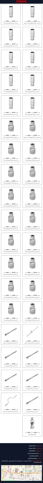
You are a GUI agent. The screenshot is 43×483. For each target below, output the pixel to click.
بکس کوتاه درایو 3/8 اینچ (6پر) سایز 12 (10, 160)
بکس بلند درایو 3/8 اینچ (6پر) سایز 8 (11, 114)
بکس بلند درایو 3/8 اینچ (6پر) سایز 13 (32, 69)
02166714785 (32, 448)
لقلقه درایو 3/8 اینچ (32, 434)
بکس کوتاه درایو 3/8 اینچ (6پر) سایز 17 (32, 229)
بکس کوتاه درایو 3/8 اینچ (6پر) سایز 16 (10, 206)
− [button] (2, 468)
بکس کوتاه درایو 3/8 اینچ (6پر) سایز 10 (10, 137)
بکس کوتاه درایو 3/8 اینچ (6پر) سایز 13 (32, 183)
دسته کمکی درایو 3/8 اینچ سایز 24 (10, 389)
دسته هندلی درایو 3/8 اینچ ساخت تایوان (10, 411)
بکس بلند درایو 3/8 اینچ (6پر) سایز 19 (32, 114)
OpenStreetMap (39, 480)
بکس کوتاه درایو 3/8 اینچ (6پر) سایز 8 (32, 320)
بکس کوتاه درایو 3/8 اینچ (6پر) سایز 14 (10, 183)
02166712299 (32, 446)
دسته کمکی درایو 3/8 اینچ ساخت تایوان (10, 343)
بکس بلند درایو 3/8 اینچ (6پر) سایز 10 (11, 23)
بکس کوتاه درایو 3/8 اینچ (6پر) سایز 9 (11, 320)
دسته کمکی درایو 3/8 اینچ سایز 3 (32, 411)
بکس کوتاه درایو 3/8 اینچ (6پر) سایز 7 (11, 297)
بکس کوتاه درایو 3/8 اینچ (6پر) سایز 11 (32, 160)
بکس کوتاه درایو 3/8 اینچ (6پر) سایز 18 (10, 229)
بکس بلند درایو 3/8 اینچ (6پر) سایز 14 (11, 69)
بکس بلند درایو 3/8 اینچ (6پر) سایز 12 (11, 46)
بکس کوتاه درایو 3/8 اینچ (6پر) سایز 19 (32, 251)
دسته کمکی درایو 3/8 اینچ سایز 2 (32, 389)
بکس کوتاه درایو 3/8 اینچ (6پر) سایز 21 (10, 251)
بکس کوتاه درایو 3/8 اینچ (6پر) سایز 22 (32, 274)
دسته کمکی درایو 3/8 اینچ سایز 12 (10, 366)
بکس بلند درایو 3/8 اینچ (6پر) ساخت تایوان (32, 23)
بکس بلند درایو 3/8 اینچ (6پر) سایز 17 (11, 91)
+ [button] (2, 466)
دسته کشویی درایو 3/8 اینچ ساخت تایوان (32, 343)
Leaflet (35, 480)
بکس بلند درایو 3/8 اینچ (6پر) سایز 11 (32, 46)
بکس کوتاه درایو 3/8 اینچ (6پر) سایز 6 (32, 297)
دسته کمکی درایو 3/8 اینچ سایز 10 (32, 366)
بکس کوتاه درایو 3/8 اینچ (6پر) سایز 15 (32, 206)
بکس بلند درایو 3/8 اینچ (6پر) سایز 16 (32, 91)
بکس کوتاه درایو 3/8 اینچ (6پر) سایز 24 (10, 274)
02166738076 (32, 451)
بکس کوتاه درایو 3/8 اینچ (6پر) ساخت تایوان (32, 137)
